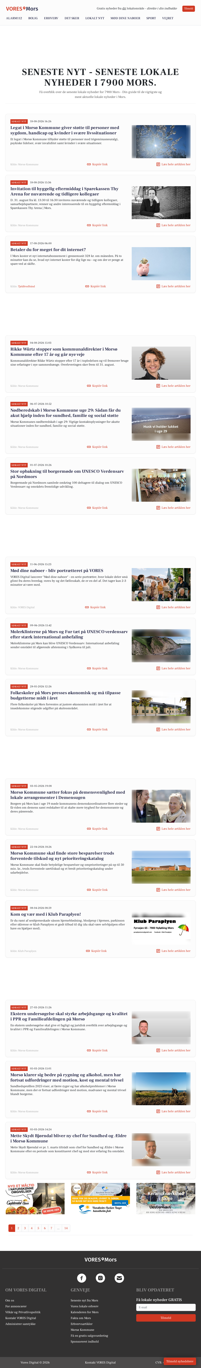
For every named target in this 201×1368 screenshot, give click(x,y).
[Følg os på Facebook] (81, 1278)
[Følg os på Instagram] (100, 1278)
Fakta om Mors (81, 1318)
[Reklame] (35, 1198)
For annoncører (15, 1306)
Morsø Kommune (82, 1330)
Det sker (72, 18)
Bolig (33, 18)
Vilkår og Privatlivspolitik (22, 1312)
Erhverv (51, 18)
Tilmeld (188, 8)
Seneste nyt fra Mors (84, 1300)
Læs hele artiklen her (176, 164)
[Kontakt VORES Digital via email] (119, 1278)
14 (66, 1228)
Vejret (167, 18)
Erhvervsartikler (81, 1324)
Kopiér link (100, 164)
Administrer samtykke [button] (20, 1324)
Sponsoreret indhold (85, 1342)
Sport (151, 18)
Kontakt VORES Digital (20, 1318)
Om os (9, 1300)
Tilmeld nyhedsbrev (180, 1361)
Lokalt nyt (94, 18)
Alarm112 (14, 18)
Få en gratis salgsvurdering (89, 1336)
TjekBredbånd (26, 286)
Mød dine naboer (125, 18)
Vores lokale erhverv (85, 1306)
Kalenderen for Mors (85, 1312)
